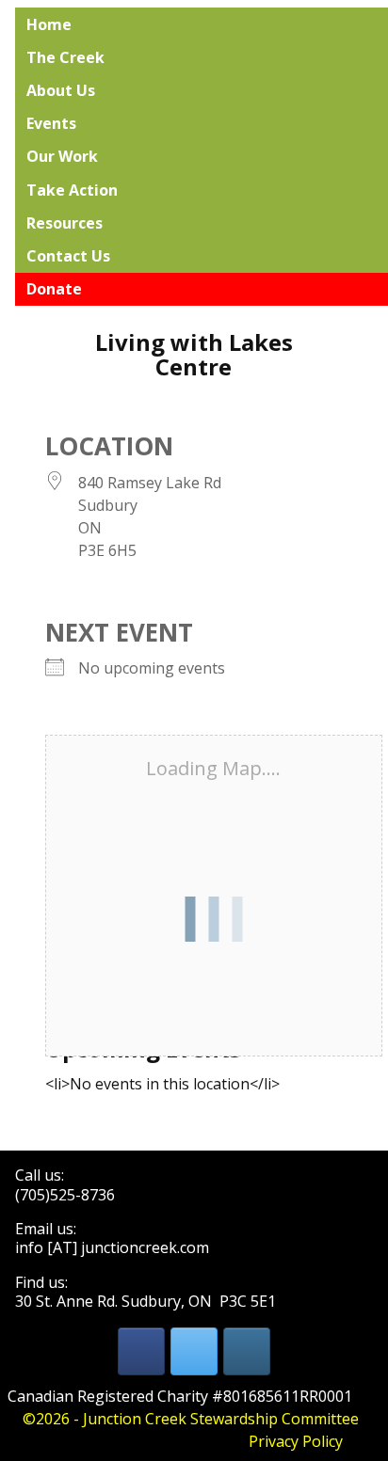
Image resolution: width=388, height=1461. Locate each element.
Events (51, 123)
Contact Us (68, 256)
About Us (60, 90)
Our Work (62, 156)
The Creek (65, 57)
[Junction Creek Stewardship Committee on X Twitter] (194, 1351)
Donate (54, 288)
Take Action (72, 190)
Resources (64, 223)
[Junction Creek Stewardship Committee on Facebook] (141, 1351)
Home (49, 24)
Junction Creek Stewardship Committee (221, 1418)
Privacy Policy (296, 1441)
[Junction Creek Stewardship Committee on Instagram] (246, 1351)
